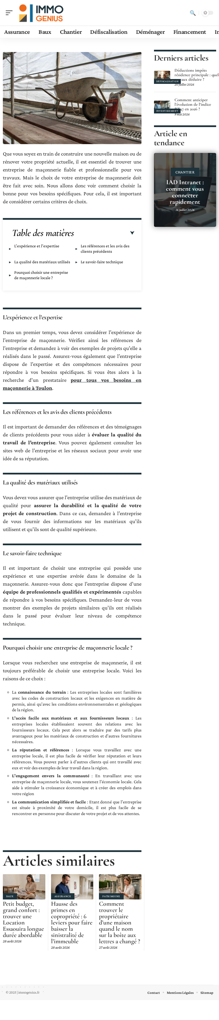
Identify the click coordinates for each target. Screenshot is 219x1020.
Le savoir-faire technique (102, 262)
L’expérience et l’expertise (36, 246)
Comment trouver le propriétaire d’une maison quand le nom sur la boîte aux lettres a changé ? (119, 922)
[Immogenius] (41, 13)
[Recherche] (192, 13)
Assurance (62, 896)
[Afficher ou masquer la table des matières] (104, 233)
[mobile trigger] (10, 13)
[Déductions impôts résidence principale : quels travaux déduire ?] (162, 77)
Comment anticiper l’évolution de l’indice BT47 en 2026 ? (193, 104)
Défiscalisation (167, 81)
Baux (10, 896)
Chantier (185, 172)
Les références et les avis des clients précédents (105, 249)
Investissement (167, 110)
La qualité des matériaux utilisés (42, 262)
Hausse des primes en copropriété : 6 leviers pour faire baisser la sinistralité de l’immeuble (71, 922)
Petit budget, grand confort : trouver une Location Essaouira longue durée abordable (23, 919)
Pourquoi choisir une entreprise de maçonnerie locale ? (41, 275)
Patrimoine (111, 896)
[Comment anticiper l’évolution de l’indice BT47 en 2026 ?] (162, 107)
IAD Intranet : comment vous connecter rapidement (185, 192)
